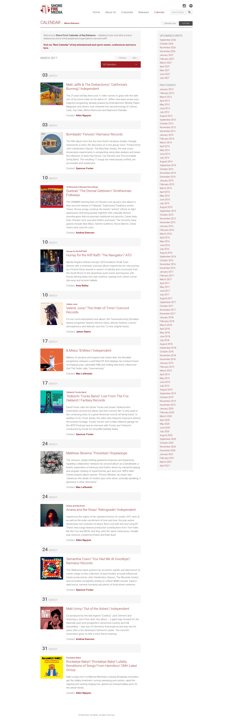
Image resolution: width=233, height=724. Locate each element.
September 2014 (168, 165)
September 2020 (168, 439)
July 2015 (164, 203)
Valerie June (71, 304)
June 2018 (165, 336)
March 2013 (166, 97)
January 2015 (166, 180)
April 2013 (165, 100)
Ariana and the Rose (75, 506)
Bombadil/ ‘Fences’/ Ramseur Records (94, 134)
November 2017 (168, 310)
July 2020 (164, 431)
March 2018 (166, 325)
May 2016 (165, 241)
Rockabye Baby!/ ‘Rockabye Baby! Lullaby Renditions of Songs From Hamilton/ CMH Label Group (101, 666)
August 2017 (166, 298)
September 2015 (168, 211)
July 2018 (164, 340)
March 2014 (166, 142)
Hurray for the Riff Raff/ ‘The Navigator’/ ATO (99, 255)
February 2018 (167, 321)
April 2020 (165, 420)
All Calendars (109, 64)
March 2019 (166, 370)
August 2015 (166, 207)
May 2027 (165, 70)
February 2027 (167, 59)
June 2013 (165, 108)
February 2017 (167, 275)
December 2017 (167, 313)
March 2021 (166, 462)
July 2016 (164, 249)
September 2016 (168, 256)
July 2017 (164, 294)
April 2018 (165, 329)
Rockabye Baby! (73, 658)
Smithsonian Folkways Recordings (82, 187)
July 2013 (164, 112)
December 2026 (167, 51)
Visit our (48, 45)
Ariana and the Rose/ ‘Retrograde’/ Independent (101, 510)
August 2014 (166, 161)
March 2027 (166, 62)
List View (185, 23)
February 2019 (167, 367)
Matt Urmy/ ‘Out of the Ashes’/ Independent (97, 609)
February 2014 (167, 138)
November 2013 (168, 127)
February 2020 (167, 412)
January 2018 (166, 317)
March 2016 (166, 234)
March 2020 (166, 416)
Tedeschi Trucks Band (76, 392)
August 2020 (166, 435)
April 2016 (165, 237)
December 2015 (167, 222)
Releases (143, 12)
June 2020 (165, 427)
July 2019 (164, 386)
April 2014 (165, 146)
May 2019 (165, 378)
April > (135, 58)
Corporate (127, 12)
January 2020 (166, 408)
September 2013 (168, 119)
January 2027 (166, 55)
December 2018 (167, 359)
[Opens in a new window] (184, 5)
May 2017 (165, 287)
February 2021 (167, 458)
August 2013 (166, 116)
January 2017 (166, 272)
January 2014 (166, 135)
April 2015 (165, 192)
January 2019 (166, 363)
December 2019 (167, 405)
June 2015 (165, 199)
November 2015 (168, 218)
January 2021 (166, 454)
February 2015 (167, 184)
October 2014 (166, 169)
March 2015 (166, 188)
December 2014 (167, 176)
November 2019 (168, 401)
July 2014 (164, 157)
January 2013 (166, 89)
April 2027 (165, 66)
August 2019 (166, 389)
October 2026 (166, 43)
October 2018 (166, 351)
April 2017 (165, 283)
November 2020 (168, 446)
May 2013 (165, 104)
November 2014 (168, 173)
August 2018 (166, 344)
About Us (110, 12)
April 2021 (165, 465)
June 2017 (165, 291)
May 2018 (165, 332)
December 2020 (167, 450)
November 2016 (168, 264)
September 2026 (168, 40)
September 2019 (168, 393)
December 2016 (167, 268)
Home (96, 12)
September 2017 (168, 302)
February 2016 (167, 230)
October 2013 (166, 123)
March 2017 (166, 279)
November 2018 (168, 355)
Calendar (159, 12)
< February (122, 58)
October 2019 (166, 397)
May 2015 (165, 196)
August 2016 (166, 253)
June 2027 (165, 74)
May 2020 (165, 424)
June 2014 (165, 154)
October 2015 (166, 215)
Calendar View (170, 23)
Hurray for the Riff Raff (76, 251)
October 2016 (166, 260)
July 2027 (164, 78)
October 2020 (166, 443)
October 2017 (166, 306)
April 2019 (165, 374)
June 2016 (165, 245)
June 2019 (165, 382)
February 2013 (167, 93)
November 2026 (168, 47)
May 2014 (165, 150)
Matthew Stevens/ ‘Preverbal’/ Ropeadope (96, 453)
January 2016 (166, 226)
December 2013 (167, 131)
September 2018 (168, 348)
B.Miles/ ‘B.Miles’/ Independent (88, 350)
